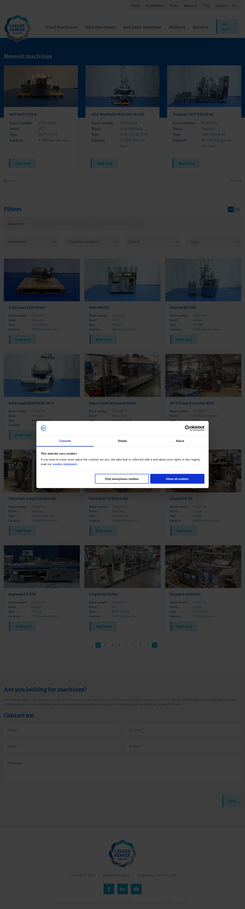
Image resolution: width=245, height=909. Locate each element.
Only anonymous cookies (122, 478)
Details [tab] (122, 441)
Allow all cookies (177, 478)
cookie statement (65, 464)
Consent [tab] (65, 441)
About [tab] (180, 441)
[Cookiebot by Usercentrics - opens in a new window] (187, 428)
